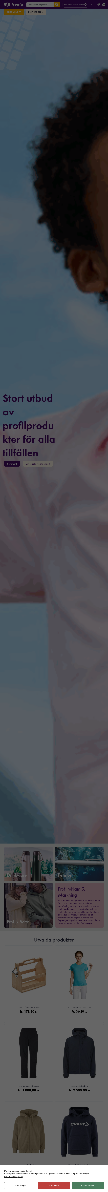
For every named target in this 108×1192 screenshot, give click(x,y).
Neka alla (54, 1185)
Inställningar (20, 1185)
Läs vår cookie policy (13, 1176)
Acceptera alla (87, 1185)
